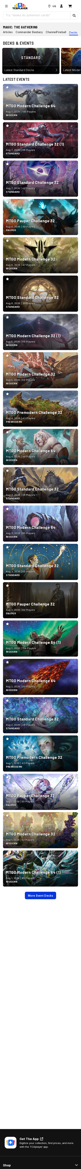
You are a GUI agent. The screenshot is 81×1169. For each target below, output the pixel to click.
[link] (20, 6)
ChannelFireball (56, 32)
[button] (74, 15)
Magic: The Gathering (20, 27)
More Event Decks (40, 895)
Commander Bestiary (29, 32)
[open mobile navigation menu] (6, 6)
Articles (8, 32)
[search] (36, 15)
